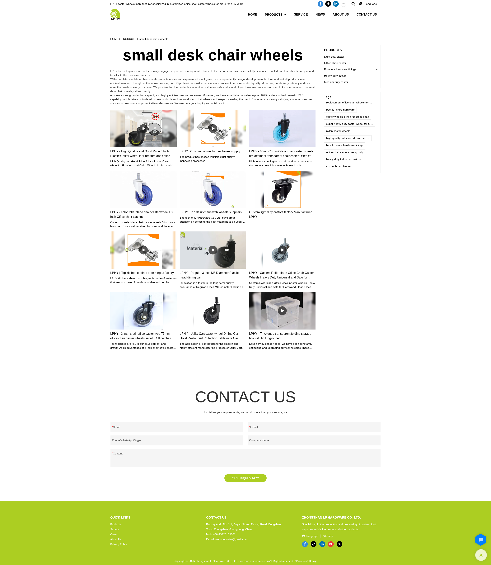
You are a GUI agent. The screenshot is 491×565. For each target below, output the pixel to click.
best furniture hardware (340, 109)
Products (115, 524)
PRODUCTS (274, 14)
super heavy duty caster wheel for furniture (350, 123)
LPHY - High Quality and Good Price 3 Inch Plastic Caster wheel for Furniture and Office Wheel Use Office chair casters (140, 154)
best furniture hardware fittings (344, 145)
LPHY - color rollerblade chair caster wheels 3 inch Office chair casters (141, 214)
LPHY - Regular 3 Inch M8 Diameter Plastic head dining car (209, 275)
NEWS (320, 14)
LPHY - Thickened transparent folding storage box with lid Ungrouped (280, 336)
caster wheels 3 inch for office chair (347, 116)
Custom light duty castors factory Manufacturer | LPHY (281, 214)
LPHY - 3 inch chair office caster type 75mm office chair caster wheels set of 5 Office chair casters (140, 336)
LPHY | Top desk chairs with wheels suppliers (211, 212)
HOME (252, 14)
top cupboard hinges (338, 166)
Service (114, 529)
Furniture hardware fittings (340, 69)
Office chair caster (335, 62)
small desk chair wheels (153, 38)
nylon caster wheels (338, 130)
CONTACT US (367, 14)
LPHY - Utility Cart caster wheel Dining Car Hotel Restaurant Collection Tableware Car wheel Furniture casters (209, 336)
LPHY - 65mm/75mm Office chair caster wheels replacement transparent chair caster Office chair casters (282, 154)
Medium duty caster (336, 81)
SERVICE (301, 14)
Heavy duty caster (335, 75)
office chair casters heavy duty (344, 152)
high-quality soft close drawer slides (347, 138)
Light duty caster (334, 56)
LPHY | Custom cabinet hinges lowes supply (210, 151)
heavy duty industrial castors (343, 159)
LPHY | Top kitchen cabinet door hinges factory (142, 272)
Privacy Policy (118, 544)
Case (113, 534)
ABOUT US (341, 14)
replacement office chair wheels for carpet (350, 102)
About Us (115, 539)
